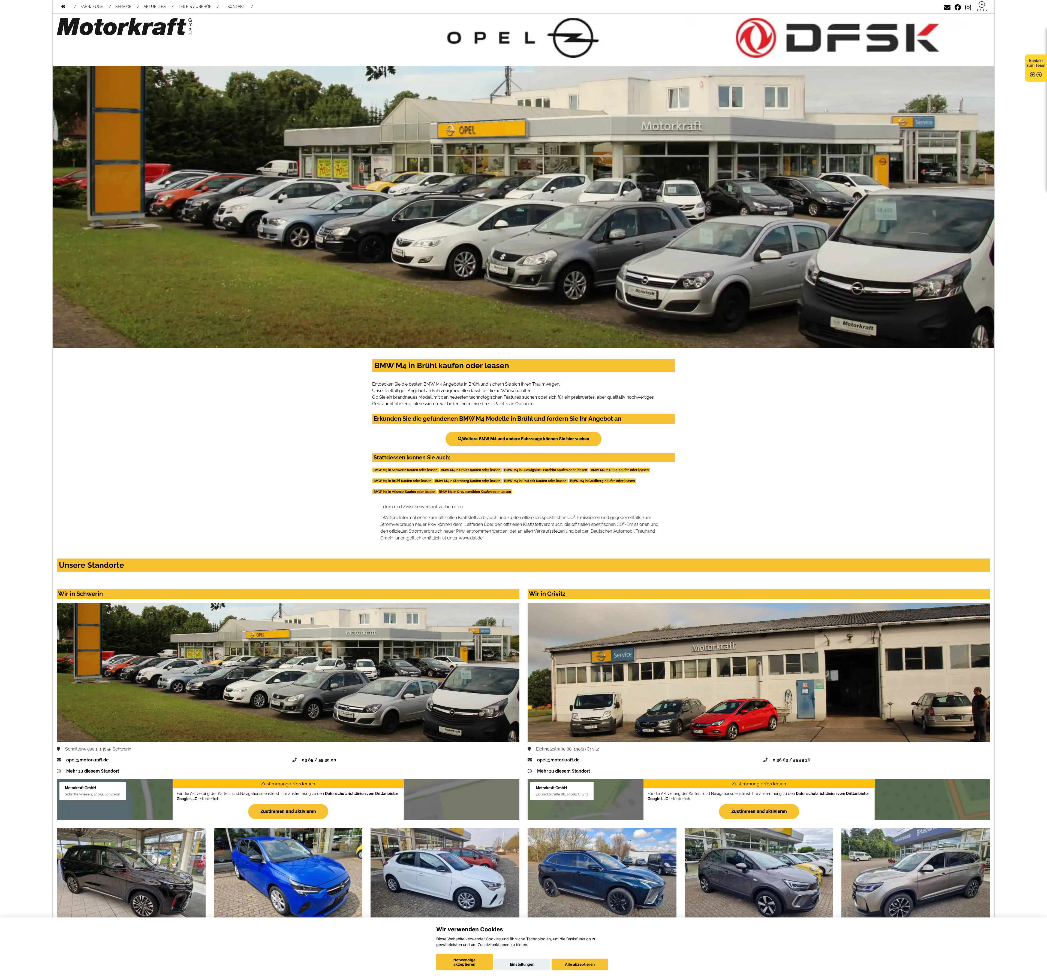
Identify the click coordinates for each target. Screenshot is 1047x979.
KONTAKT (236, 6)
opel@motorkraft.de (87, 760)
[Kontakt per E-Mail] (947, 6)
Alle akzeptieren (580, 964)
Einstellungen (522, 964)
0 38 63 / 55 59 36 (791, 760)
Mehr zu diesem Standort (92, 771)
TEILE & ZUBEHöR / (198, 6)
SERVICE (123, 6)
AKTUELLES (155, 6)
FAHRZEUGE (91, 6)
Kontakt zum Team (1036, 63)
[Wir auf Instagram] (968, 6)
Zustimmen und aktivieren (288, 811)
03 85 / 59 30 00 (319, 760)
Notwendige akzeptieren (464, 962)
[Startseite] (982, 6)
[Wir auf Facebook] (958, 6)
